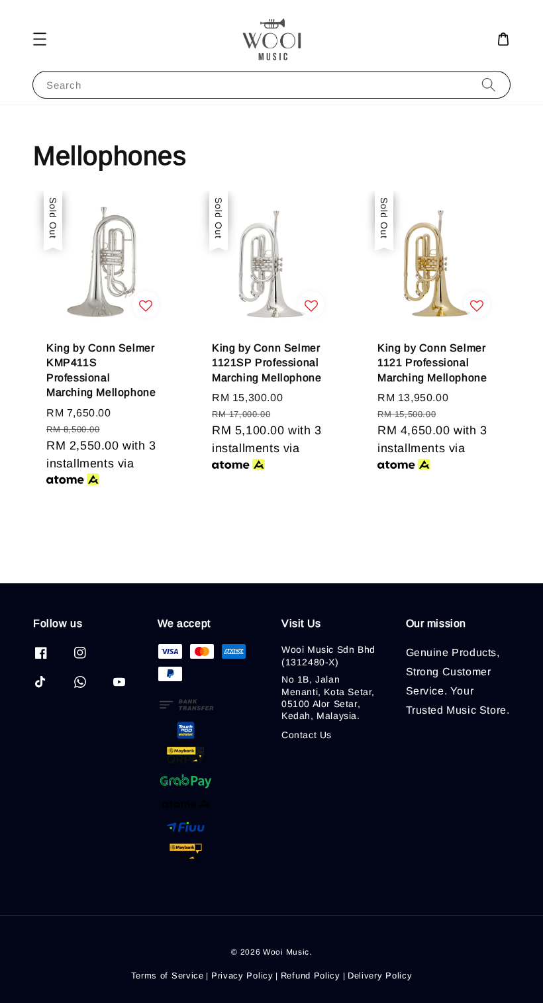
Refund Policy (310, 975)
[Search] (489, 84)
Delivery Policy (380, 975)
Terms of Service (167, 975)
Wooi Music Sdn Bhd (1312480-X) (328, 655)
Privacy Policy (242, 975)
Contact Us (306, 735)
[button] (39, 39)
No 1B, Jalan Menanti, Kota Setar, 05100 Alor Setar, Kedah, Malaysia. (328, 697)
